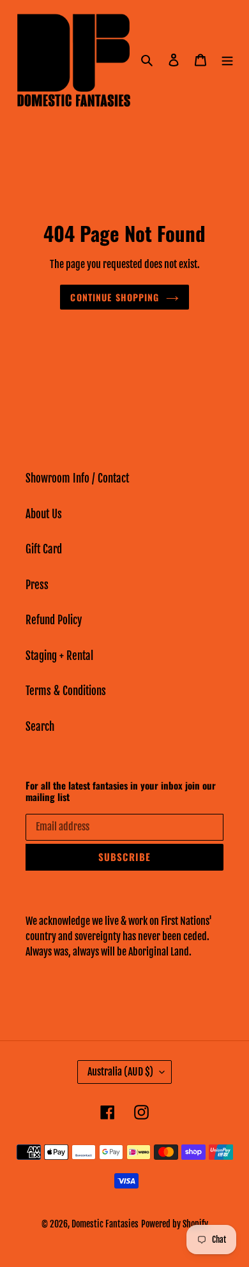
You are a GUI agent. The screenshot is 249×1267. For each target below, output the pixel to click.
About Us (44, 514)
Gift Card (44, 549)
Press (37, 585)
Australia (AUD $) (120, 1071)
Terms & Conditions (66, 691)
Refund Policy (54, 620)
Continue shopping (114, 297)
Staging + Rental (59, 656)
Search (40, 726)
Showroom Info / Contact (77, 478)
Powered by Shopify (174, 1223)
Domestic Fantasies (105, 1223)
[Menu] (227, 60)
